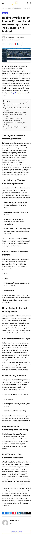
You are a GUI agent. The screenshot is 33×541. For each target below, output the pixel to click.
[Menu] (3, 3)
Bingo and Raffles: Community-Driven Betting (15, 124)
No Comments (7, 40)
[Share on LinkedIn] (18, 44)
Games (5, 13)
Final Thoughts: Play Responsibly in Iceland (15, 128)
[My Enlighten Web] (16, 3)
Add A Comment (16, 532)
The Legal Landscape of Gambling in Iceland (15, 105)
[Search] (30, 3)
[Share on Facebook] (9, 44)
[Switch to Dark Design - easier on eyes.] (27, 3)
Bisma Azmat (11, 37)
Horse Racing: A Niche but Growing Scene (15, 115)
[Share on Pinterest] (15, 44)
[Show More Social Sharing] (21, 44)
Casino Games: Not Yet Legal (13, 118)
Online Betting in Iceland (12, 120)
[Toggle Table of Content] (27, 101)
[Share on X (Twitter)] (12, 44)
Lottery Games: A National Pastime (15, 112)
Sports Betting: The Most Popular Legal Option (17, 109)
